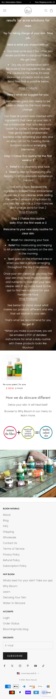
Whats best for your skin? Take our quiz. (28, 580)
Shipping (8, 532)
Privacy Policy (11, 554)
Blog (6, 520)
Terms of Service (13, 549)
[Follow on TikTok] (43, 665)
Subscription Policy (14, 566)
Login (6, 618)
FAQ (5, 526)
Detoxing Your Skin (14, 597)
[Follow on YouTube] (35, 665)
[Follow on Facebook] (4, 665)
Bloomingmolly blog (15, 629)
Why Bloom (10, 586)
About (7, 515)
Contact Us (10, 543)
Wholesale (9, 537)
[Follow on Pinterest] (27, 665)
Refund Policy (11, 560)
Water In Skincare (14, 603)
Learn (6, 592)
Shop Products (28, 88)
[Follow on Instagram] (20, 665)
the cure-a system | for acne (14, 384)
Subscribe (15, 656)
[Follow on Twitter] (12, 665)
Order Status (11, 623)
